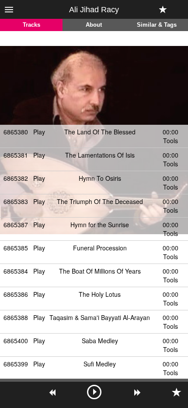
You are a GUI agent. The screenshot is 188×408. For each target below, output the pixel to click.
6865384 (15, 271)
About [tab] (94, 25)
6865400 (15, 340)
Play (39, 131)
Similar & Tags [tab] (157, 25)
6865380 (15, 131)
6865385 (15, 247)
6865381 (15, 155)
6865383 (15, 201)
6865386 (15, 294)
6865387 (15, 224)
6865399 (15, 363)
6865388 (15, 317)
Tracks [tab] (31, 25)
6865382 (15, 178)
